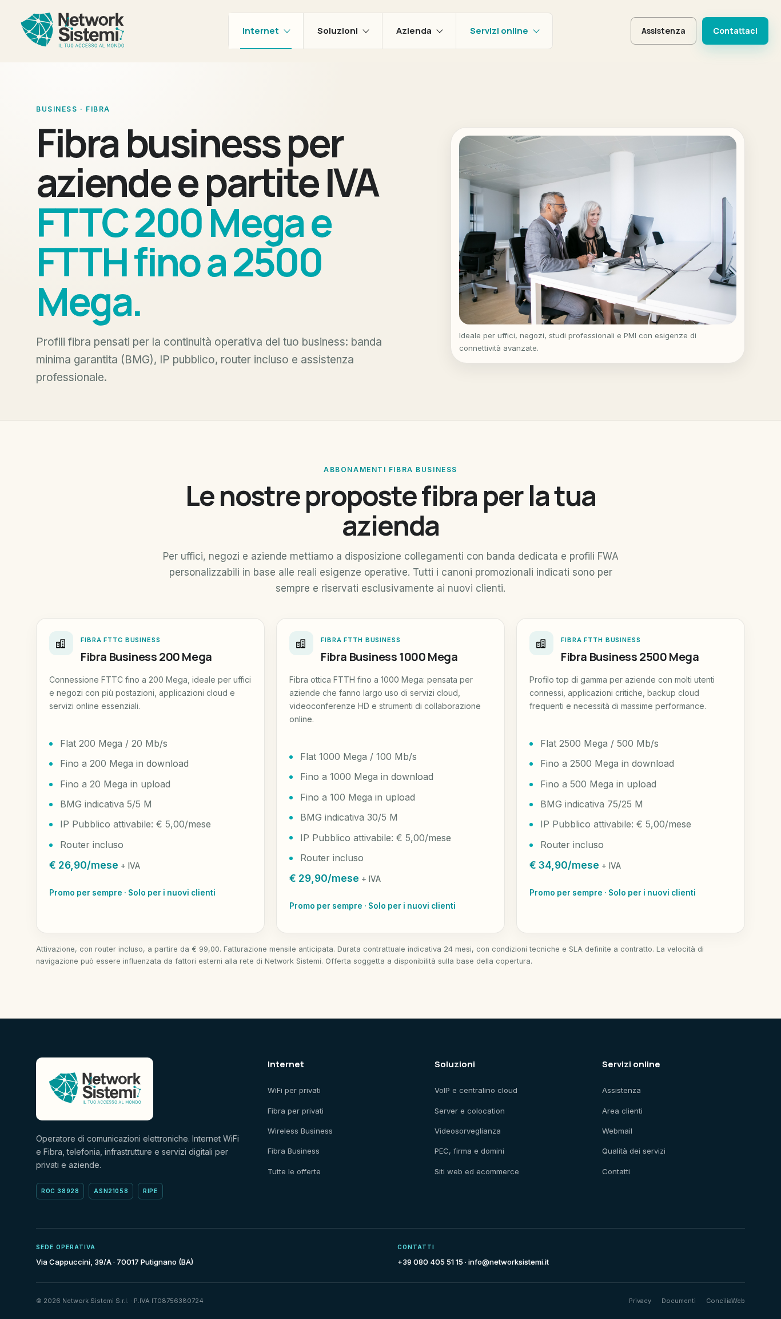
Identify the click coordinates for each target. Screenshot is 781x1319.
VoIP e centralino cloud (476, 1090)
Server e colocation (470, 1110)
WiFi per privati (294, 1090)
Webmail (617, 1130)
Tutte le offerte (294, 1171)
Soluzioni (337, 31)
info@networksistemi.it (508, 1261)
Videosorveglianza (468, 1130)
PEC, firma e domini (469, 1150)
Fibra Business (294, 1150)
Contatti (616, 1171)
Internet (260, 31)
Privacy (640, 1301)
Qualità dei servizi (634, 1150)
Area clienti (622, 1110)
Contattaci (735, 30)
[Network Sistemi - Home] (72, 31)
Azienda (414, 31)
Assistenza (663, 30)
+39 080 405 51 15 (430, 1261)
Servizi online (499, 31)
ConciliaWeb (725, 1301)
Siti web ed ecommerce (477, 1171)
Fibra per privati (296, 1110)
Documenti (679, 1301)
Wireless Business (300, 1130)
